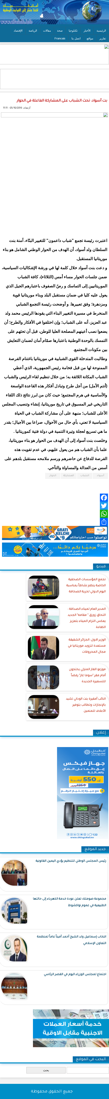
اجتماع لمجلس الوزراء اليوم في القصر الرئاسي (75, 974)
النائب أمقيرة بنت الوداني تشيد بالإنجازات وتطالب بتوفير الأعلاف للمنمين (86, 705)
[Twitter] (54, 506)
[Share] (54, 522)
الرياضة (33, 30)
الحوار (52, 475)
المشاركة (68, 475)
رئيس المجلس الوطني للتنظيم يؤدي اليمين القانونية (71, 861)
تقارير (102, 38)
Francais (60, 38)
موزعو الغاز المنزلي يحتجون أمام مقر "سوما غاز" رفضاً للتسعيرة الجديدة (87, 675)
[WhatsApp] (54, 514)
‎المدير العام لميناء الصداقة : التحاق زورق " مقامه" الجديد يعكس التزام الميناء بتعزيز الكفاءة (87, 618)
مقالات (47, 30)
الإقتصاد (18, 30)
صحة (60, 30)
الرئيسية (101, 30)
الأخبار (87, 30)
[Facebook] (54, 498)
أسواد (100, 475)
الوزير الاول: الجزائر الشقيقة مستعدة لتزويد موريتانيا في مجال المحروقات (87, 646)
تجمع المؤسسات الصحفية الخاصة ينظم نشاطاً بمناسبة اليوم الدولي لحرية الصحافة (86, 586)
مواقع (90, 38)
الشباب (84, 475)
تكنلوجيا (73, 30)
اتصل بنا (76, 38)
